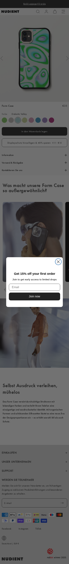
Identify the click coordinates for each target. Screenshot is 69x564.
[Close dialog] (58, 262)
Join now (34, 296)
